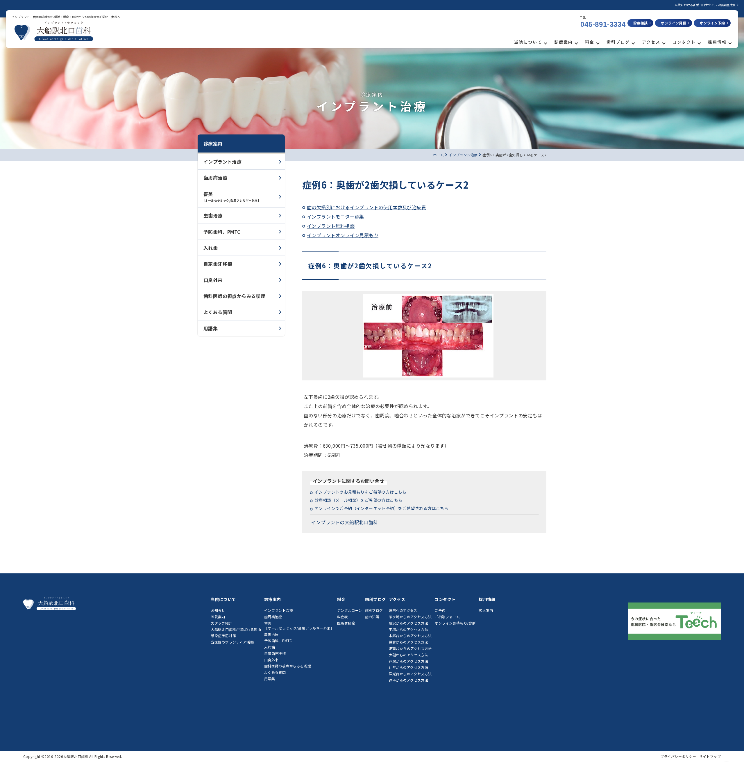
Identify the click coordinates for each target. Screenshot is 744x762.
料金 (589, 42)
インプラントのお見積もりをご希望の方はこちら (360, 492)
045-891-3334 (603, 24)
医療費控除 (346, 623)
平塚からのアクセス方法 (408, 629)
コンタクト (684, 42)
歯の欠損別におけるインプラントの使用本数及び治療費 (366, 207)
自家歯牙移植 (217, 263)
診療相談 (640, 22)
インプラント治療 (222, 161)
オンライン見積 (673, 22)
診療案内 (563, 42)
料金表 (342, 616)
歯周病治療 (215, 177)
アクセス (651, 42)
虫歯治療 (213, 215)
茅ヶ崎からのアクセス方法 (410, 616)
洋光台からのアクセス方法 (410, 673)
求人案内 (486, 610)
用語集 (210, 328)
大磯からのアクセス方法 (408, 654)
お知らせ (218, 610)
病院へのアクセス (403, 610)
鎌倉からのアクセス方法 (408, 641)
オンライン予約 (712, 22)
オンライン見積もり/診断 (455, 623)
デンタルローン (349, 610)
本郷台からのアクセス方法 (410, 635)
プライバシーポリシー (678, 756)
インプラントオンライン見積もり (342, 235)
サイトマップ (710, 756)
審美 (231, 196)
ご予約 (439, 610)
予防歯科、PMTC (222, 231)
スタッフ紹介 (221, 623)
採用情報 (717, 42)
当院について (528, 42)
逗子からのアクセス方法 (408, 680)
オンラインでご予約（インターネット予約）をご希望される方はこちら (381, 508)
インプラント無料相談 (331, 225)
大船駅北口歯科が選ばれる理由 (236, 629)
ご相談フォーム (447, 616)
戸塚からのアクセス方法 (408, 661)
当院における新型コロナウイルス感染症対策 (705, 5)
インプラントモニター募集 (335, 216)
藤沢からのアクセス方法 (408, 623)
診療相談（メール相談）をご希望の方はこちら (358, 500)
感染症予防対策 (223, 635)
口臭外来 (213, 280)
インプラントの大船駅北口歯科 (344, 522)
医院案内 (218, 616)
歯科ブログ (618, 42)
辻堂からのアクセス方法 (408, 667)
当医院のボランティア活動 (232, 641)
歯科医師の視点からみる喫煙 (234, 296)
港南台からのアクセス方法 (410, 648)
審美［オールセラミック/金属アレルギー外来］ (299, 625)
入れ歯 (210, 247)
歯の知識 (372, 616)
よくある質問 (217, 312)
